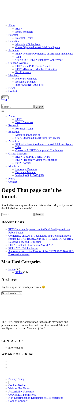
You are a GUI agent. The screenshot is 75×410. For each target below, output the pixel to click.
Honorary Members (26, 78)
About (11, 25)
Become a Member (25, 81)
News (11, 87)
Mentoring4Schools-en (27, 44)
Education (14, 41)
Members (13, 75)
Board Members (24, 31)
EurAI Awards (23, 72)
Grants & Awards (18, 62)
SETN (18, 272)
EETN (19, 28)
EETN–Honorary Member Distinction (36, 69)
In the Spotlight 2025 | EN (29, 84)
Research (13, 34)
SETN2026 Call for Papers (23, 248)
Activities (13, 50)
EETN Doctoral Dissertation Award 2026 (31, 245)
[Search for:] (17, 106)
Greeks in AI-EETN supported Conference (39, 59)
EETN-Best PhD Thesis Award (32, 66)
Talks (18, 56)
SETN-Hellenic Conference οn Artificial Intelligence (44, 53)
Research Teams (24, 37)
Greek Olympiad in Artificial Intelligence (37, 47)
